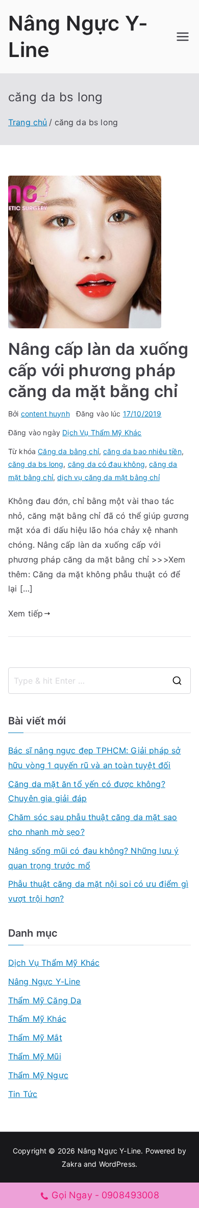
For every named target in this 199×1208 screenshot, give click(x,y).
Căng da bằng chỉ (68, 451)
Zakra (72, 1164)
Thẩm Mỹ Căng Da (44, 1000)
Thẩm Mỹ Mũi (34, 1056)
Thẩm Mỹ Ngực (38, 1075)
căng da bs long (35, 464)
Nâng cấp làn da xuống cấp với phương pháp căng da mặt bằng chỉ (98, 370)
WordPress (117, 1164)
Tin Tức (22, 1094)
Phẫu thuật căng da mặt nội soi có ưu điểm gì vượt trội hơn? (98, 891)
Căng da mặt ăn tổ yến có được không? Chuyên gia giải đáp (86, 791)
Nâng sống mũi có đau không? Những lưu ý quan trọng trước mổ (93, 858)
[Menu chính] (183, 37)
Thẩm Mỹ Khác (37, 1019)
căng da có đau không (106, 464)
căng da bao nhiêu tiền (142, 451)
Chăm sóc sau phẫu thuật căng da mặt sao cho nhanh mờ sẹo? (92, 824)
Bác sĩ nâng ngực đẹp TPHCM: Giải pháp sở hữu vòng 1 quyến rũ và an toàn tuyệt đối (94, 757)
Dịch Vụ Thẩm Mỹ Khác (101, 432)
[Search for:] (99, 680)
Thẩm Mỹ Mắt (35, 1037)
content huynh (45, 413)
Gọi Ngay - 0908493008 (105, 1195)
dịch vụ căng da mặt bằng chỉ (108, 477)
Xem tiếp (25, 613)
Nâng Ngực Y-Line (44, 981)
